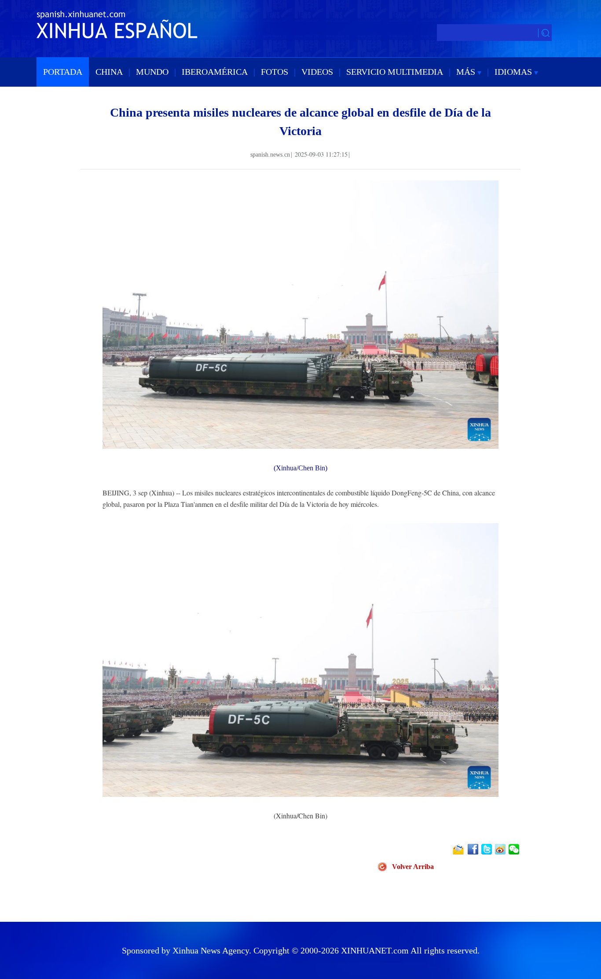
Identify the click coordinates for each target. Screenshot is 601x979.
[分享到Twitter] (487, 849)
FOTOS (274, 72)
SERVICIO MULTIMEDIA (394, 72)
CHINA (109, 72)
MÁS (466, 72)
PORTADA (62, 72)
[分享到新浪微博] (501, 849)
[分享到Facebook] (474, 849)
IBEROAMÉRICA (215, 72)
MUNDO (152, 72)
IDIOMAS (514, 72)
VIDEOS (317, 72)
